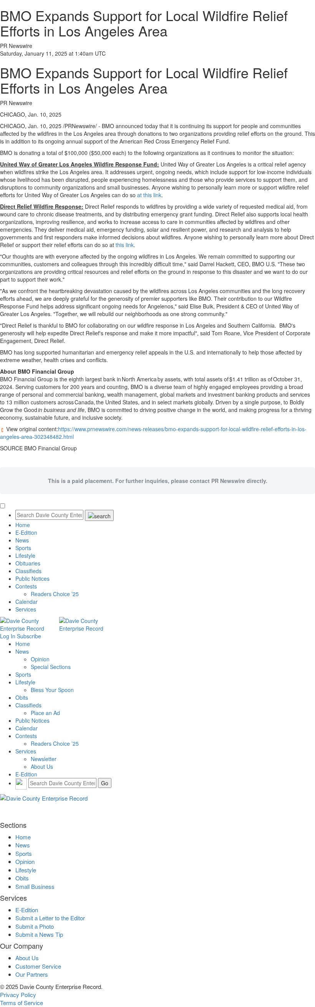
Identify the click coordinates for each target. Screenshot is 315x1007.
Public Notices (32, 578)
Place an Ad (45, 713)
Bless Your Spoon (52, 690)
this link (125, 245)
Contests (26, 586)
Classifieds (28, 571)
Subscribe (29, 636)
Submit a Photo (34, 926)
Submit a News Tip (39, 934)
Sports (23, 548)
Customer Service (38, 966)
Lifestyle (25, 555)
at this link (149, 195)
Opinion (40, 659)
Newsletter (43, 759)
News (22, 540)
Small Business (35, 886)
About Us (42, 766)
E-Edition (26, 532)
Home (22, 525)
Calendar (26, 601)
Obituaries (27, 563)
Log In (7, 636)
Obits (21, 697)
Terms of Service (21, 1003)
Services (25, 609)
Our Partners (31, 974)
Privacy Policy (18, 995)
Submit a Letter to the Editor (50, 918)
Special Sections (51, 667)
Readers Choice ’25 (55, 594)
